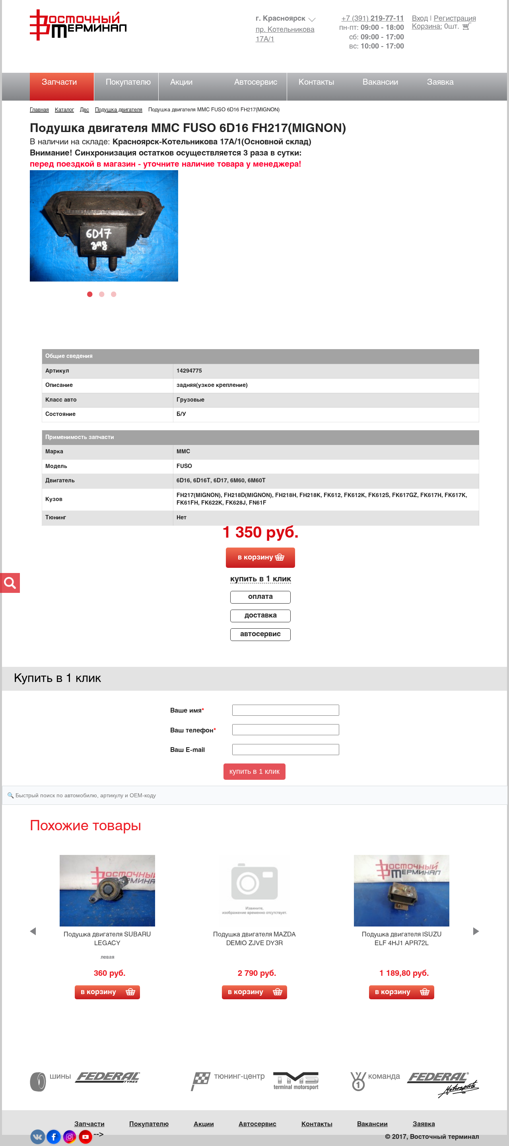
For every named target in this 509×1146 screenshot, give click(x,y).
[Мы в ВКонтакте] (38, 1137)
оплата (260, 597)
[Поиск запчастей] (10, 583)
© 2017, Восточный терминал (432, 1137)
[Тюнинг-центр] (254, 1081)
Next (476, 931)
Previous (33, 931)
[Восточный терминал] (86, 25)
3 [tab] (116, 294)
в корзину (255, 557)
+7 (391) (373, 19)
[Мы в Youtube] (85, 1137)
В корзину (98, 992)
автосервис (260, 634)
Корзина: (427, 26)
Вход (420, 19)
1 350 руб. (260, 533)
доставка (261, 615)
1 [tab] (92, 294)
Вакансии (380, 82)
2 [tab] (104, 294)
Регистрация (455, 19)
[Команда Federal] (414, 1085)
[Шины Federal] (85, 1082)
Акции (181, 82)
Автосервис (255, 82)
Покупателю (128, 82)
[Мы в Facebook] (54, 1137)
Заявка (440, 82)
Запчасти (59, 82)
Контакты (316, 82)
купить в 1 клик (260, 579)
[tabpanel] (104, 226)
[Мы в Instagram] (70, 1137)
